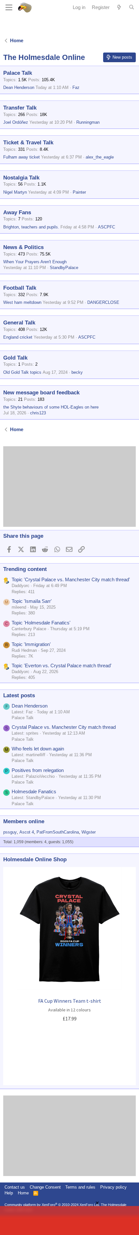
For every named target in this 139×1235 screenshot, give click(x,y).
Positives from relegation (38, 770)
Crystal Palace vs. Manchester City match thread (64, 727)
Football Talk (19, 288)
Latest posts (19, 695)
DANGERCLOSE (103, 302)
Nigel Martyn (15, 192)
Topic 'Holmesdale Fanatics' (41, 622)
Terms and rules (80, 1187)
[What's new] (119, 7)
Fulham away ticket (21, 157)
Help (9, 1193)
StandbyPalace (64, 267)
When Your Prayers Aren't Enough (35, 261)
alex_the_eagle (100, 157)
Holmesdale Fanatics (34, 791)
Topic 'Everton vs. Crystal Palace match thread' (62, 665)
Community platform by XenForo (52, 1205)
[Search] (131, 7)
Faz (76, 87)
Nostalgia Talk (21, 178)
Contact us (15, 1187)
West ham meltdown (22, 302)
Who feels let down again (38, 748)
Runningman (88, 122)
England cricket (17, 337)
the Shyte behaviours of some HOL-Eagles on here (51, 407)
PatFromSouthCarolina (58, 832)
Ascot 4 (26, 832)
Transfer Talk (20, 108)
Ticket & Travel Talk (28, 143)
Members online (23, 821)
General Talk (19, 323)
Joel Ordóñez (15, 122)
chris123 (38, 412)
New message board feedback (41, 393)
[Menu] (8, 7)
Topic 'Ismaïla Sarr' (32, 601)
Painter (79, 192)
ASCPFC (106, 227)
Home (23, 1193)
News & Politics (23, 247)
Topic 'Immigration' (31, 644)
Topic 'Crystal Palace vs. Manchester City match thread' (71, 579)
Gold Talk (15, 358)
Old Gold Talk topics (22, 372)
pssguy (10, 832)
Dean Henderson (18, 87)
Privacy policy (113, 1187)
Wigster (88, 832)
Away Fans (17, 212)
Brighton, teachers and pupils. (31, 227)
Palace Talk (17, 73)
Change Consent (45, 1187)
